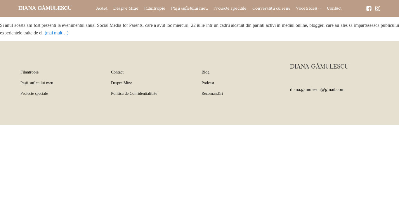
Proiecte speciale (230, 8)
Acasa (101, 8)
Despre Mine (125, 8)
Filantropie (154, 8)
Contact (334, 8)
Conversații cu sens (271, 8)
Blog (205, 72)
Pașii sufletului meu (189, 8)
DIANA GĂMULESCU (45, 8)
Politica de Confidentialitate (134, 93)
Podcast (208, 83)
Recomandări (212, 93)
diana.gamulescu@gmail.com (317, 89)
